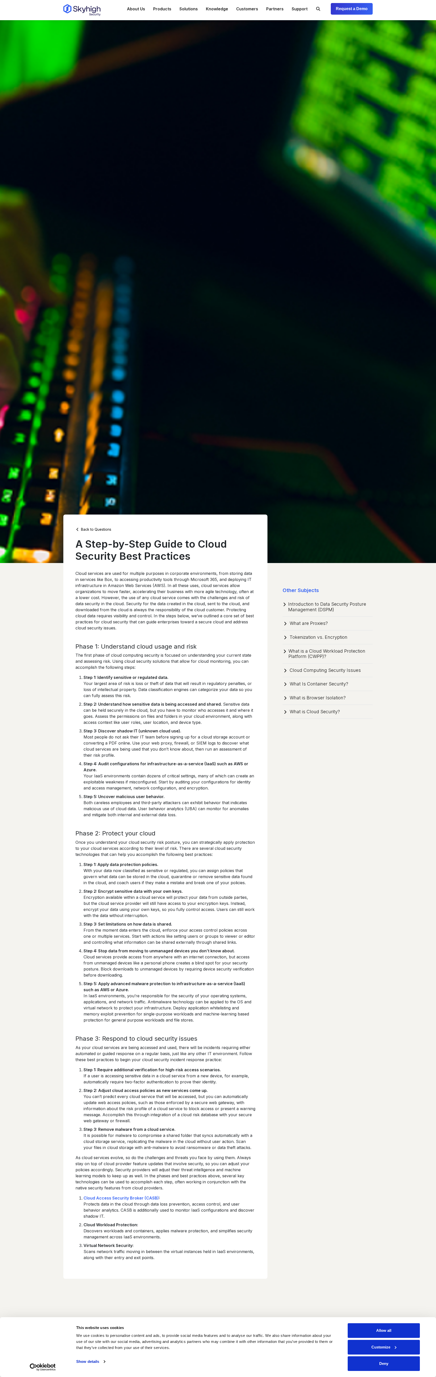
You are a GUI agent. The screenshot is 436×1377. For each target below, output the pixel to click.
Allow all (383, 1330)
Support (300, 8)
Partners (275, 8)
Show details (87, 1361)
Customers (247, 8)
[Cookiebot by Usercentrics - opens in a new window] (43, 1367)
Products (162, 8)
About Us (136, 8)
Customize (380, 1347)
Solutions (188, 8)
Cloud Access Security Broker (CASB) (121, 1198)
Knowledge (217, 8)
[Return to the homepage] (81, 10)
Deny (383, 1363)
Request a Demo (352, 9)
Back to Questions (95, 529)
